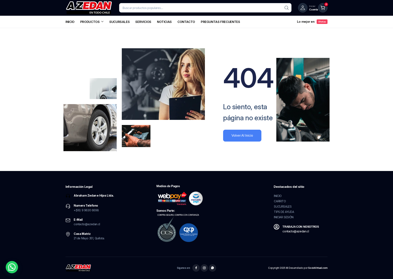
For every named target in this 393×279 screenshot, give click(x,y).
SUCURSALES (119, 22)
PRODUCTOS (90, 22)
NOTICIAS (164, 22)
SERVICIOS (143, 22)
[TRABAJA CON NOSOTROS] (276, 227)
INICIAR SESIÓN (283, 217)
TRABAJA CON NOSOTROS (300, 226)
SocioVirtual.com (318, 267)
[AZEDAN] (89, 8)
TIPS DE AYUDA (284, 212)
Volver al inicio (242, 135)
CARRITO (280, 201)
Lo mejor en (311, 22)
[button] (12, 267)
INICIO (70, 22)
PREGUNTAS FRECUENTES (220, 22)
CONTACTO (186, 22)
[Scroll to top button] (384, 270)
